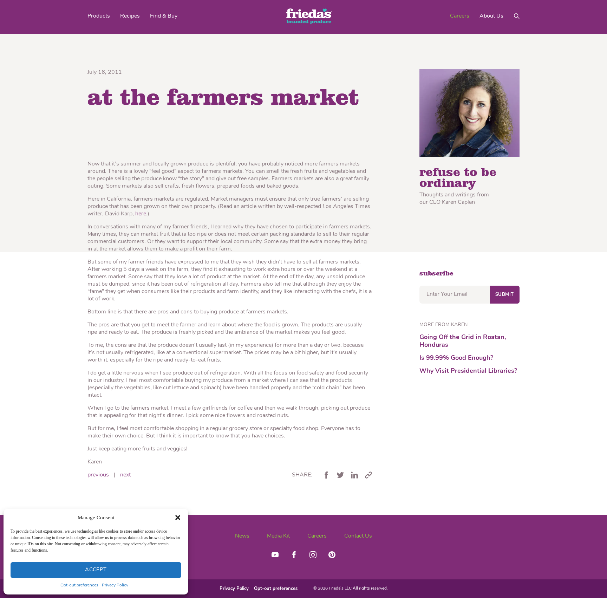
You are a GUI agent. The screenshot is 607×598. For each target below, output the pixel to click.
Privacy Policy (115, 585)
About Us (491, 16)
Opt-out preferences (79, 585)
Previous (98, 475)
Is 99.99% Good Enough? (456, 358)
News (242, 536)
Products (98, 16)
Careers (459, 16)
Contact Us (358, 536)
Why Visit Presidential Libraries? (468, 371)
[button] (177, 517)
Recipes (130, 16)
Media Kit (278, 536)
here (140, 214)
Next (125, 475)
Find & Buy (163, 16)
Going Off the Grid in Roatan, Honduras (462, 341)
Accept (96, 570)
